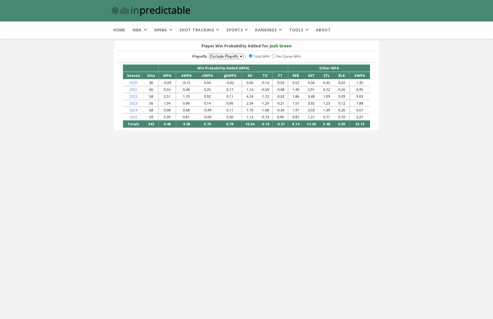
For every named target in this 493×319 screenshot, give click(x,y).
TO (265, 75)
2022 (134, 96)
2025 (134, 117)
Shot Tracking (196, 30)
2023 (134, 103)
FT (280, 75)
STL (327, 75)
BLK (341, 75)
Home (119, 30)
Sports (234, 30)
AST (311, 75)
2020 (134, 82)
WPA (167, 75)
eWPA (186, 75)
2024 (134, 110)
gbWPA (230, 75)
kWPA (360, 75)
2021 (134, 89)
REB (295, 75)
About (323, 30)
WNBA (160, 30)
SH (250, 75)
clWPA (207, 75)
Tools (296, 30)
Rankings (266, 30)
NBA (137, 30)
